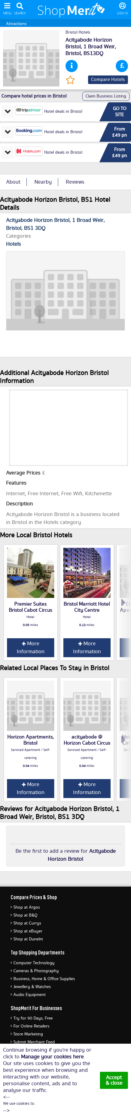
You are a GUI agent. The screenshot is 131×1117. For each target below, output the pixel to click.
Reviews (75, 182)
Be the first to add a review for (66, 855)
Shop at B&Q (25, 915)
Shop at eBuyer (27, 931)
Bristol (73, 53)
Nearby (43, 182)
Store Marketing (28, 1034)
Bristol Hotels (78, 32)
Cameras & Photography (36, 971)
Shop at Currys (27, 923)
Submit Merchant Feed (34, 1042)
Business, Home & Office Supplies (44, 979)
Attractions (16, 24)
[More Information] (72, 66)
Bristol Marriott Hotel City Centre (87, 607)
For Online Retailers (31, 1026)
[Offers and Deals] (122, 66)
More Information (30, 648)
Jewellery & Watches (32, 987)
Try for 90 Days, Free (33, 1018)
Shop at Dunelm (28, 939)
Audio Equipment (29, 995)
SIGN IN (122, 13)
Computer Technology (34, 963)
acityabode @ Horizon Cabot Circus (87, 740)
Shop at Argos (26, 907)
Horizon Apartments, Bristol (30, 740)
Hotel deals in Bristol (63, 111)
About (13, 182)
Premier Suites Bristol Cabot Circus (30, 607)
